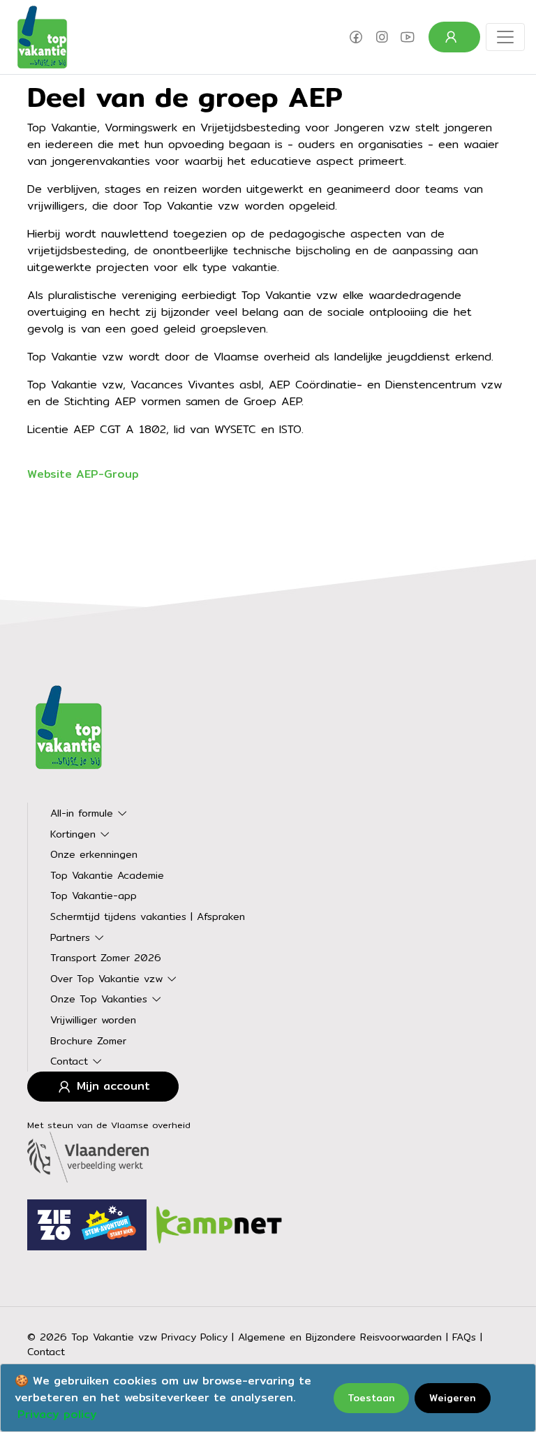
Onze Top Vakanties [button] (100, 999)
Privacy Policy (194, 1337)
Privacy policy (57, 1414)
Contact (46, 1351)
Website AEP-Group (83, 474)
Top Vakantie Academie (107, 875)
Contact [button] (71, 1061)
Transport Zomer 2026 (105, 957)
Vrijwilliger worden (93, 1019)
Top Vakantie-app (93, 895)
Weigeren (452, 1397)
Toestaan (371, 1397)
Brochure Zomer (88, 1040)
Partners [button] (72, 937)
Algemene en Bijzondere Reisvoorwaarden (340, 1337)
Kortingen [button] (75, 834)
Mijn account (111, 1086)
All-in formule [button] (83, 813)
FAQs (464, 1337)
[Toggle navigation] (505, 37)
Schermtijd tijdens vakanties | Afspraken (147, 916)
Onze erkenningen (93, 854)
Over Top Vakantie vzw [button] (108, 978)
